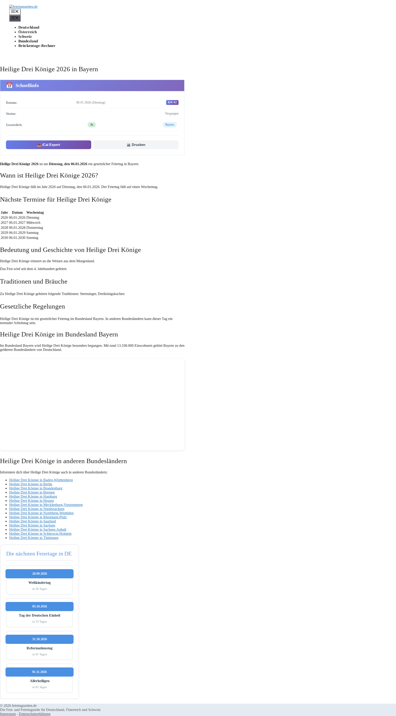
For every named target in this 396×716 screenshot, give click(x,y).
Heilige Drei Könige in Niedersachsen (36, 509)
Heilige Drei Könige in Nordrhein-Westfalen (41, 513)
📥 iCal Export (48, 145)
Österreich (27, 32)
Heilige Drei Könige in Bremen (32, 492)
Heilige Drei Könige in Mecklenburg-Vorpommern (46, 505)
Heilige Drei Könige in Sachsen (32, 525)
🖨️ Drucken (135, 145)
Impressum (8, 714)
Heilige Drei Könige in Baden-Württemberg (41, 480)
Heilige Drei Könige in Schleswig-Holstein (40, 534)
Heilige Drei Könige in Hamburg (33, 496)
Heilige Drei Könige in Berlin (30, 484)
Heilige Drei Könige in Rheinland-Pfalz (38, 517)
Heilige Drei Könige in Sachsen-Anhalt (37, 529)
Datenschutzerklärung (34, 714)
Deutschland (28, 27)
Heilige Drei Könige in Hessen (31, 501)
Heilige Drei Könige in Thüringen (33, 538)
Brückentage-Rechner (36, 46)
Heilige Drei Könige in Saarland (32, 521)
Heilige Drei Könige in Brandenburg (35, 488)
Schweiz (25, 36)
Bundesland (28, 41)
